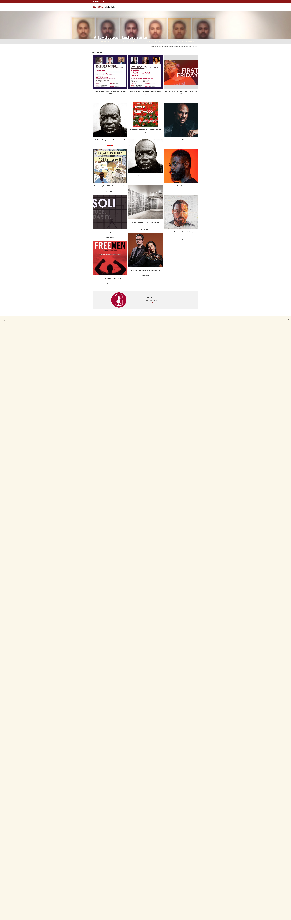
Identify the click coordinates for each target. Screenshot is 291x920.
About (133, 7)
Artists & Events (177, 7)
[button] (136, 7)
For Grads (155, 7)
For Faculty (165, 7)
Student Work (189, 7)
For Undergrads (143, 7)
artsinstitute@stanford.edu (152, 302)
